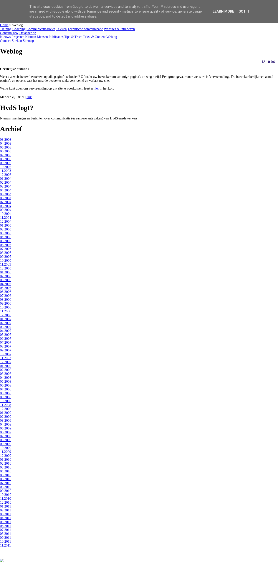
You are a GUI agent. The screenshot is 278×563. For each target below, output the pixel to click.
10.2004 (5, 213)
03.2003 (5, 139)
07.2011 (5, 530)
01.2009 (5, 412)
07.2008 (5, 389)
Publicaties (56, 37)
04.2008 (5, 377)
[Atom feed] (1, 561)
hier (96, 88)
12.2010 (5, 502)
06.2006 (5, 292)
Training (6, 29)
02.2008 (5, 370)
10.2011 (5, 541)
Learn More (223, 11)
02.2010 (5, 463)
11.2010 (5, 498)
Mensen (42, 37)
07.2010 (5, 483)
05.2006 (5, 288)
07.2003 (5, 155)
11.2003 (5, 171)
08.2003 (5, 159)
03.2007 (5, 327)
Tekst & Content (94, 37)
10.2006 (5, 307)
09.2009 (5, 444)
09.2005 (5, 256)
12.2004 (5, 221)
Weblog (111, 37)
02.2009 (5, 416)
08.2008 (5, 393)
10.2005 (5, 260)
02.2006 (5, 276)
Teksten (61, 29)
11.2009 (5, 452)
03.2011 (5, 514)
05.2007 (5, 334)
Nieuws (5, 37)
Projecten (18, 37)
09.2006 (5, 303)
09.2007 (5, 350)
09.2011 (5, 537)
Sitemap (28, 40)
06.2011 (5, 526)
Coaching (19, 29)
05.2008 (5, 381)
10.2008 (5, 401)
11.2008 (5, 405)
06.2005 (5, 245)
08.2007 (5, 346)
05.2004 (5, 194)
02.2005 (5, 229)
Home (4, 25)
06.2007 (5, 338)
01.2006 (5, 272)
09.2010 (5, 491)
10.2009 (5, 448)
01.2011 (5, 506)
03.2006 (5, 280)
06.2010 (5, 479)
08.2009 (5, 440)
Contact (5, 40)
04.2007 (5, 331)
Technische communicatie (85, 29)
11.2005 (5, 264)
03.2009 (5, 420)
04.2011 (5, 518)
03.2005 (5, 233)
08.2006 (5, 299)
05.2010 (5, 475)
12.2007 (5, 362)
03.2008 (5, 373)
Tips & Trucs (73, 37)
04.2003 (5, 143)
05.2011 (5, 522)
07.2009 (5, 436)
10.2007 (5, 354)
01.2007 (5, 319)
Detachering (27, 33)
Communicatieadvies (40, 29)
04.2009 (5, 424)
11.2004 (5, 217)
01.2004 (5, 178)
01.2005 (5, 225)
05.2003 (5, 147)
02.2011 (5, 510)
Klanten (30, 37)
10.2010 (5, 494)
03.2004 (5, 186)
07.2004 (5, 202)
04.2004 (5, 190)
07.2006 (5, 295)
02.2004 (5, 182)
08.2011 (5, 533)
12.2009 (5, 455)
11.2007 (5, 358)
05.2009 (5, 428)
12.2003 (5, 174)
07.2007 (5, 342)
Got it (244, 11)
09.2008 (5, 397)
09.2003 (5, 163)
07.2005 (5, 249)
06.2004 (5, 198)
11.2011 (5, 545)
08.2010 (5, 487)
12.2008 (5, 409)
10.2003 (5, 167)
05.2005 (5, 241)
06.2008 (5, 385)
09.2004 (5, 210)
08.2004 (5, 206)
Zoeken (17, 40)
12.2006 (5, 315)
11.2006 (5, 311)
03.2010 (5, 467)
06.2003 (5, 151)
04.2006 (5, 284)
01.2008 (5, 366)
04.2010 (5, 471)
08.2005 (5, 253)
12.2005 (5, 268)
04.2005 (5, 237)
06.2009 (5, 432)
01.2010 (5, 459)
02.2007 (5, 323)
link (29, 97)
